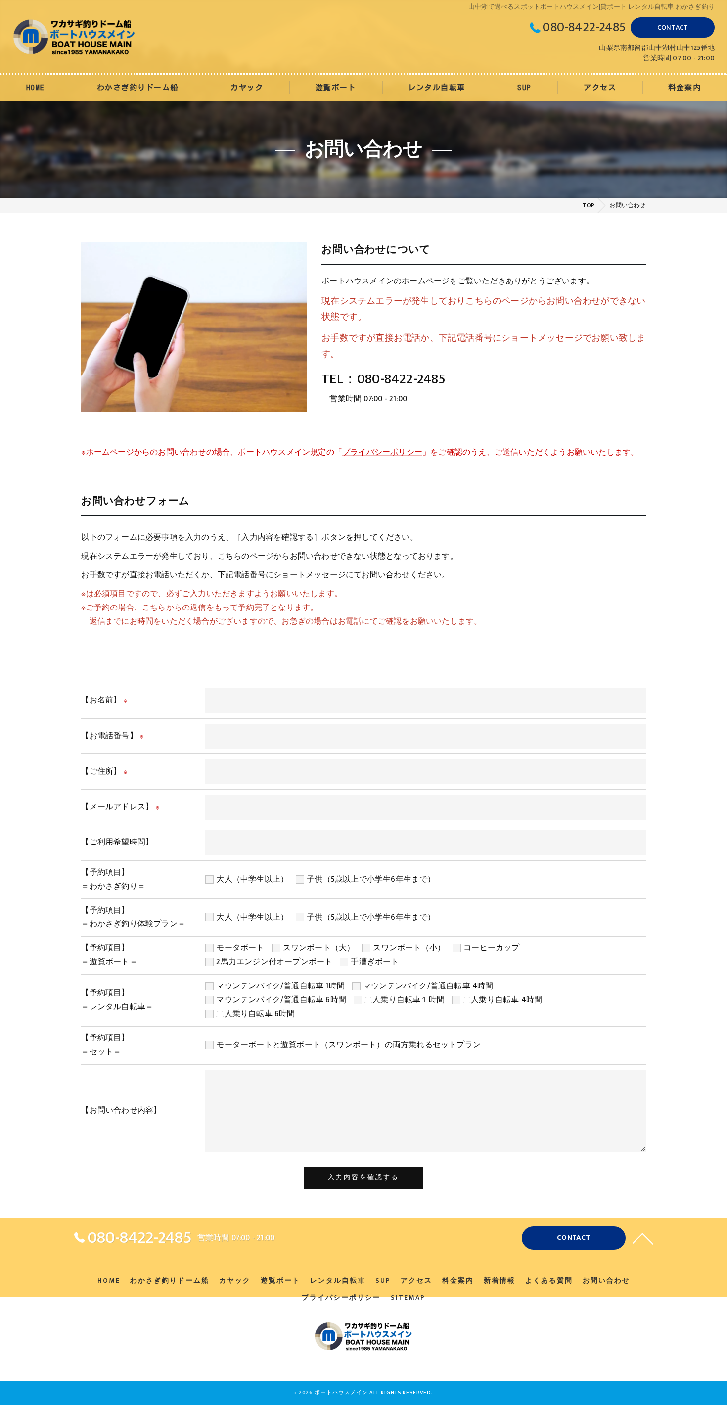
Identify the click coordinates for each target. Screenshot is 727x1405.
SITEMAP (408, 1297)
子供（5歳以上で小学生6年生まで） (371, 879)
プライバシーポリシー (382, 452)
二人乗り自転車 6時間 (255, 1013)
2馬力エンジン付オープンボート (274, 961)
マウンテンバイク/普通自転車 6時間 (281, 999)
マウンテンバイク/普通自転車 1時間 (280, 986)
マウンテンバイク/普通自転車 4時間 (428, 986)
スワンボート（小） (409, 947)
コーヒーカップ (491, 947)
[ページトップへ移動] (643, 1238)
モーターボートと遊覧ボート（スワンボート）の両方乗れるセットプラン (348, 1044)
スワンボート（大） (319, 947)
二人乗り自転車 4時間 (502, 999)
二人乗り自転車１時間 (404, 999)
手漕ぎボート (375, 961)
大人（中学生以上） (252, 879)
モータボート (240, 947)
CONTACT (672, 27)
